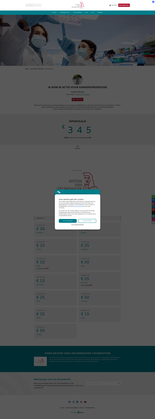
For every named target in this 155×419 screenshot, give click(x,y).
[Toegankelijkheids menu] (153, 2)
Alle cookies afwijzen (77, 224)
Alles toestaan (67, 221)
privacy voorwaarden (79, 206)
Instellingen (87, 221)
